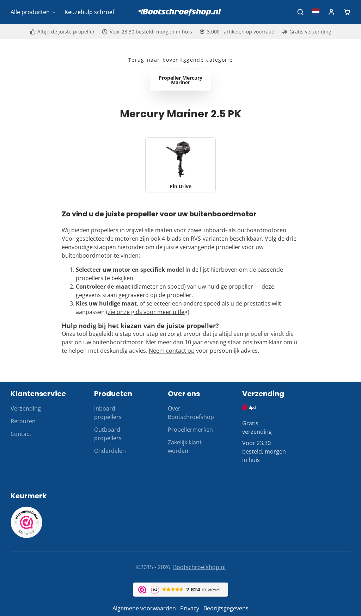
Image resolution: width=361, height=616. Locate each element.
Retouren (23, 421)
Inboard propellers (108, 413)
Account (331, 12)
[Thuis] (180, 12)
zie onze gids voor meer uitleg (148, 312)
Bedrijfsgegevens (226, 608)
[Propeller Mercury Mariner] (180, 80)
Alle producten (30, 12)
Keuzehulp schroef (89, 12)
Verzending (26, 408)
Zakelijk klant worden (185, 446)
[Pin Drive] (180, 165)
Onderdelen (110, 451)
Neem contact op (172, 351)
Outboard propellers (108, 434)
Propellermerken (190, 429)
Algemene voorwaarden (144, 608)
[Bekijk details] (249, 407)
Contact (21, 434)
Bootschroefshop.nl (199, 567)
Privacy (189, 608)
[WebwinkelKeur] (26, 536)
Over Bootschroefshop (191, 413)
